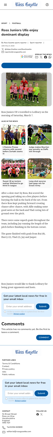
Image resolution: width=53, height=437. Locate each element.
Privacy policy (8, 369)
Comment (44, 337)
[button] (5, 5)
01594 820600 (16, 427)
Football (16, 23)
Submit (42, 306)
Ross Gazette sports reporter (15, 43)
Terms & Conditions (11, 363)
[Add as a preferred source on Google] (26, 56)
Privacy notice (19, 314)
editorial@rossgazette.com (19, 431)
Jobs (4, 371)
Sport (4, 23)
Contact (5, 366)
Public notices (8, 374)
